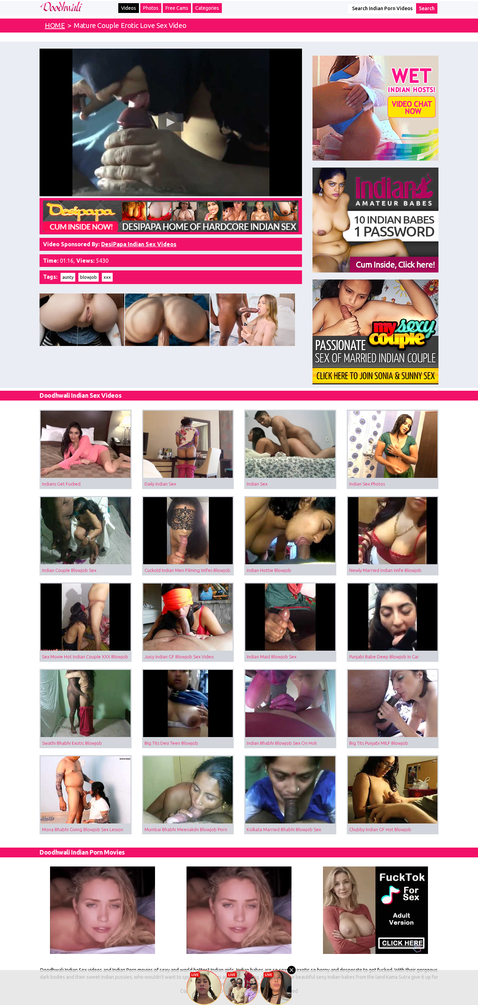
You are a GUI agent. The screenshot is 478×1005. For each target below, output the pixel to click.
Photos (151, 8)
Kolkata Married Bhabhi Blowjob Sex (284, 829)
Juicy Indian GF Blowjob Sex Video (179, 656)
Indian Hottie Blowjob (269, 570)
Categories (207, 8)
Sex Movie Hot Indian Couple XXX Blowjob (85, 656)
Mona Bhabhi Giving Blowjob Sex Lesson (82, 829)
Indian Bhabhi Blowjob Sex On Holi (282, 743)
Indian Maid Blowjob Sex (271, 656)
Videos (128, 8)
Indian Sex (257, 483)
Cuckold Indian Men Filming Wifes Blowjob (187, 570)
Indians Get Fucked (61, 483)
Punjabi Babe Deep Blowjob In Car (384, 656)
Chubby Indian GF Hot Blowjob (380, 829)
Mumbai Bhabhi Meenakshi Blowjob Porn (186, 829)
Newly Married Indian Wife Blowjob (385, 570)
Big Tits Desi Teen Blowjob (171, 743)
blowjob (88, 277)
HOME (55, 25)
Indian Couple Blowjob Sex (69, 570)
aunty (67, 277)
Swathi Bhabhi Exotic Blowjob (72, 743)
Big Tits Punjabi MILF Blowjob (378, 743)
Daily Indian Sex (160, 483)
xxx (107, 277)
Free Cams (177, 8)
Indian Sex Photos (367, 483)
